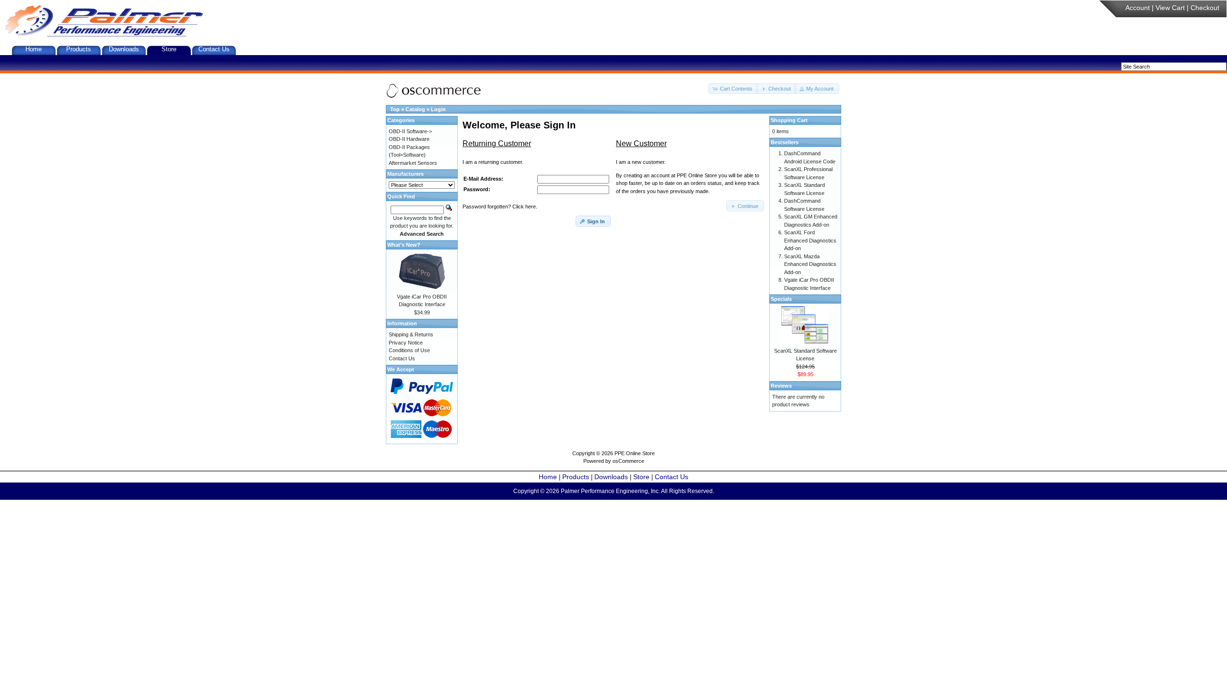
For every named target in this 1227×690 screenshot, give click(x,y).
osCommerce (628, 461)
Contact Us (214, 49)
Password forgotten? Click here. (500, 206)
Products (78, 49)
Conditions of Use (409, 350)
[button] (733, 88)
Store (169, 49)
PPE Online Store (634, 453)
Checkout (1205, 8)
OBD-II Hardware (409, 139)
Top (395, 109)
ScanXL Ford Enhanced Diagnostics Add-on (810, 240)
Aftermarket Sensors (413, 163)
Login (438, 109)
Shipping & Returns (411, 334)
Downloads (124, 49)
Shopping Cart (789, 120)
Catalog (415, 109)
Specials (781, 299)
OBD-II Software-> (410, 131)
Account (1137, 8)
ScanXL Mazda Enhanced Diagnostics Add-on (810, 264)
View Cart (1170, 8)
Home (33, 49)
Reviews (781, 386)
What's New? (403, 245)
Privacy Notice (406, 342)
